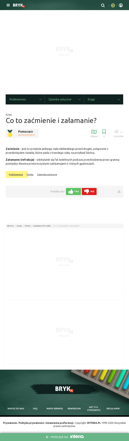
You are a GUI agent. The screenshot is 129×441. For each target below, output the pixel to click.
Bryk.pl (10, 226)
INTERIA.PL (94, 422)
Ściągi (9, 114)
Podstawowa (16, 174)
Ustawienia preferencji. (59, 422)
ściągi (19, 226)
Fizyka (30, 174)
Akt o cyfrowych (93, 409)
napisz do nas (16, 408)
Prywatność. (10, 422)
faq (35, 408)
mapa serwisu (55, 408)
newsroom (74, 408)
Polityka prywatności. (32, 422)
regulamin (113, 408)
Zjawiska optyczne (47, 174)
